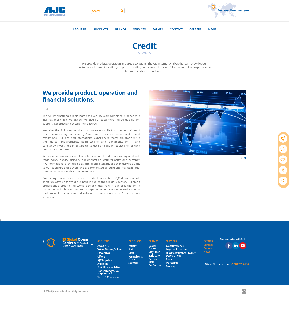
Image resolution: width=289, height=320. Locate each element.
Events (158, 29)
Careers (195, 29)
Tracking (170, 266)
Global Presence (175, 246)
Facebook (228, 245)
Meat (131, 253)
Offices (101, 256)
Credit (169, 259)
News (212, 29)
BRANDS (153, 241)
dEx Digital (244, 291)
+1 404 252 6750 (240, 264)
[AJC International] (56, 10)
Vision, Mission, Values (109, 249)
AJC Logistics (104, 260)
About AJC (103, 246)
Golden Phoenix (153, 247)
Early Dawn (155, 255)
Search (122, 10)
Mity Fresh (154, 252)
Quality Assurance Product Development (181, 254)
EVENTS (208, 241)
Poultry (132, 246)
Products (100, 29)
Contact (176, 29)
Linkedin (235, 245)
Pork (130, 249)
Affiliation (102, 264)
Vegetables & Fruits (135, 258)
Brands (120, 29)
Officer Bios (103, 253)
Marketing (172, 263)
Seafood (133, 263)
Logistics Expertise (176, 249)
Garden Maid (153, 260)
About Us (80, 29)
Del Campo (155, 265)
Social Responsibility (108, 267)
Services (139, 29)
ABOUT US (103, 241)
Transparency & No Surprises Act (108, 272)
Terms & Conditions (108, 277)
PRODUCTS (135, 241)
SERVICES (171, 241)
